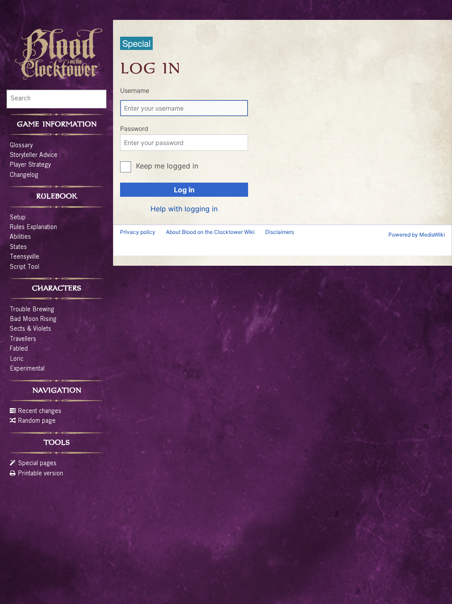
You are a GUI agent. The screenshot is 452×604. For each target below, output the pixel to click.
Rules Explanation (33, 228)
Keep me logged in (167, 165)
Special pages (37, 464)
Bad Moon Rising (33, 320)
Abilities (20, 237)
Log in (184, 189)
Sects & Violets (30, 329)
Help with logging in (184, 208)
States (18, 248)
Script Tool (24, 267)
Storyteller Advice (33, 156)
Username (134, 90)
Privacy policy (137, 232)
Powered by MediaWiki (416, 234)
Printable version (40, 474)
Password (134, 128)
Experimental (27, 369)
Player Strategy (30, 165)
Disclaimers (279, 232)
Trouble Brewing (32, 310)
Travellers (23, 339)
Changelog (24, 175)
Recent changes (39, 412)
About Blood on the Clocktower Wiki (210, 232)
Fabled (19, 349)
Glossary (21, 146)
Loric (16, 359)
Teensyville (24, 257)
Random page (37, 421)
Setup (18, 218)
